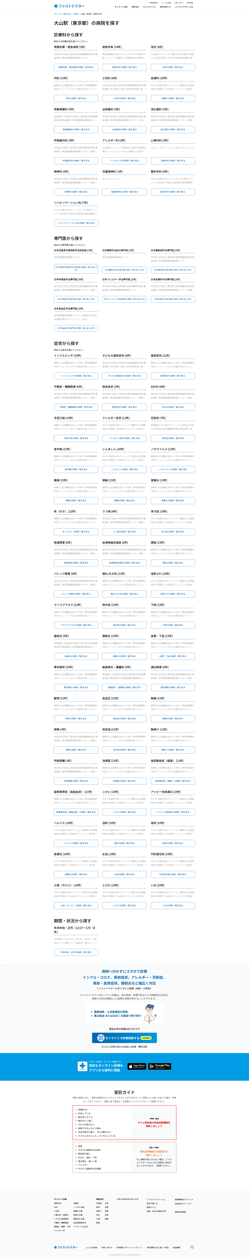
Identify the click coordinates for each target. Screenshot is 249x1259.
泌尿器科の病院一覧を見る (124, 129)
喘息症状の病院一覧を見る (124, 407)
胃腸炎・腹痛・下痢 (62, 1226)
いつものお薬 (78, 1207)
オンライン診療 (121, 6)
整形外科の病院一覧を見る (172, 191)
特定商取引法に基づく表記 (158, 1247)
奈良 (106, 1215)
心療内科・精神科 (61, 1215)
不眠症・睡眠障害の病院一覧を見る (76, 407)
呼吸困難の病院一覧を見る (76, 780)
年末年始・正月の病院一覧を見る (76, 952)
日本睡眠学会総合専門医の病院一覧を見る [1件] (124, 269)
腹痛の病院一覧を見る (76, 500)
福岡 (106, 1218)
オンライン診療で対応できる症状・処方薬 (119, 1046)
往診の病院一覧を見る (172, 67)
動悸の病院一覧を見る (76, 718)
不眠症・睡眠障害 (61, 1222)
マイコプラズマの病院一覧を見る (76, 625)
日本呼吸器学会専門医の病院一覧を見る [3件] (76, 299)
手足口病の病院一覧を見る (76, 438)
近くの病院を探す (65, 14)
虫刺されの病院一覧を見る (172, 593)
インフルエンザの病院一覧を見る (76, 375)
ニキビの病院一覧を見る (124, 812)
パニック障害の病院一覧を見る (76, 593)
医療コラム (151, 1207)
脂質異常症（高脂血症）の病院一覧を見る (76, 812)
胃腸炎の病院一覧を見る (172, 500)
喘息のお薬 (77, 1215)
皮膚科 (76, 1203)
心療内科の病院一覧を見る (172, 160)
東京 (98, 1207)
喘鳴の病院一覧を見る (76, 749)
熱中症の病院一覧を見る (124, 625)
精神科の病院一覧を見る (76, 191)
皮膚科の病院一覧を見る (172, 98)
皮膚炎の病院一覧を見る (76, 874)
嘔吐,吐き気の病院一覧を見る (124, 593)
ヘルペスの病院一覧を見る (76, 843)
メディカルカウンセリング (127, 1199)
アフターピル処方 (80, 1226)
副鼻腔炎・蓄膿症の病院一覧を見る (124, 687)
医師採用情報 (180, 1212)
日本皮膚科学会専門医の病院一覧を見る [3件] (173, 299)
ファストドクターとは (184, 6)
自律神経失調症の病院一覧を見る (124, 562)
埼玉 (98, 1215)
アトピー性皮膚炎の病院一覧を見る (172, 812)
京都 (106, 1211)
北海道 (99, 1203)
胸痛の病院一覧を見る (172, 718)
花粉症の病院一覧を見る (172, 438)
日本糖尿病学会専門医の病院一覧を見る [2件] (173, 269)
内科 (56, 1207)
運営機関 (190, 3)
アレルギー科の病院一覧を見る (124, 160)
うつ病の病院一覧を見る (124, 531)
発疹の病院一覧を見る (172, 843)
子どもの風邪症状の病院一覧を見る (124, 375)
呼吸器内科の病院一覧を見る (76, 160)
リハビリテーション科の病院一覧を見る (76, 222)
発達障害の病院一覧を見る (76, 562)
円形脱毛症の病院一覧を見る (172, 874)
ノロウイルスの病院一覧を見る (172, 469)
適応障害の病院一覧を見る (172, 687)
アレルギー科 (59, 1230)
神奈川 (99, 1211)
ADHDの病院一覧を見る (173, 407)
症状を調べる (165, 6)
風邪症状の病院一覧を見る (172, 375)
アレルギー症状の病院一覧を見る (124, 438)
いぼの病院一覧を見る (172, 905)
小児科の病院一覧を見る (124, 98)
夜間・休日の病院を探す (157, 1211)
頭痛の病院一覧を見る (124, 500)
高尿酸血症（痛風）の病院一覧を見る (173, 780)
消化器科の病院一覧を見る (172, 129)
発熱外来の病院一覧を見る (124, 67)
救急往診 (135, 6)
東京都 (76, 14)
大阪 (106, 1203)
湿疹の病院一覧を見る (124, 843)
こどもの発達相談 (61, 1218)
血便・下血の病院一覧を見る (172, 656)
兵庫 (106, 1207)
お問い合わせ (179, 3)
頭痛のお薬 (77, 1211)
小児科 (56, 1211)
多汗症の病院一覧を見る (172, 531)
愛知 (98, 1222)
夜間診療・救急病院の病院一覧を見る (76, 67)
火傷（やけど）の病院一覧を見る (76, 905)
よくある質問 (166, 3)
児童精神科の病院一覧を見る (124, 191)
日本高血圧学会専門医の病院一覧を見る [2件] (76, 328)
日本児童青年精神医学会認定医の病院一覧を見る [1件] (76, 268)
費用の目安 (142, 1046)
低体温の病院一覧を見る (124, 749)
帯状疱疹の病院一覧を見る (76, 687)
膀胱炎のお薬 (78, 1218)
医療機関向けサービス (184, 1199)
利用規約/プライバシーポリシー (129, 1247)
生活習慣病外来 (79, 1222)
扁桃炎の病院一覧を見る (76, 656)
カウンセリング (149, 6)
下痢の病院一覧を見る (172, 625)
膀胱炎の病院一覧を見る (124, 656)
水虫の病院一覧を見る (124, 874)
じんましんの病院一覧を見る (124, 469)
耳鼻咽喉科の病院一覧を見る (76, 129)
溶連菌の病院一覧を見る (124, 780)
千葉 (98, 1218)
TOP (55, 14)
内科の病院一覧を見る (76, 98)
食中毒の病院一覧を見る (76, 469)
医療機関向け (154, 3)
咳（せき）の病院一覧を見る (76, 531)
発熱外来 (57, 1203)
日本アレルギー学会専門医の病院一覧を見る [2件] (124, 299)
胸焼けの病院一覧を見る (172, 749)
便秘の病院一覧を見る (172, 562)
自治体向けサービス (183, 1203)
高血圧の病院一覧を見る (124, 718)
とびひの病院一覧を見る (124, 905)
